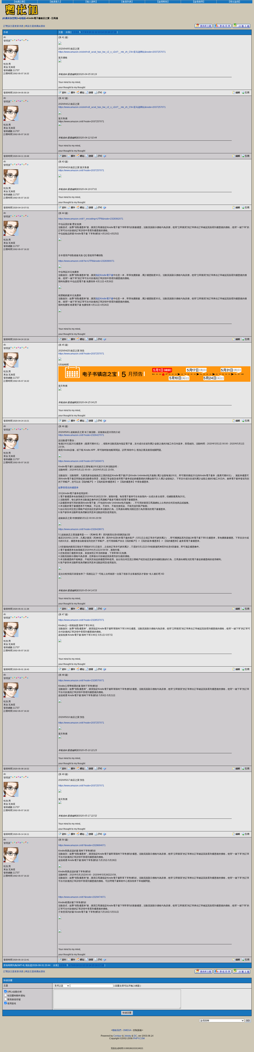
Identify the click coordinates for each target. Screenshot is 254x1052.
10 (90, 32)
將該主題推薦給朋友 (35, 26)
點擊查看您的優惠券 (68, 487)
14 (102, 32)
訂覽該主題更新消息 (13, 26)
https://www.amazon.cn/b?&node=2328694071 (82, 845)
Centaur (117, 1036)
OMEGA (127, 1030)
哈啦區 (22, 18)
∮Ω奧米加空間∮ (10, 18)
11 (93, 32)
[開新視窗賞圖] (59, 44)
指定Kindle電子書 (104, 275)
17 (112, 32)
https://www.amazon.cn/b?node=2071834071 (81, 461)
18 (115, 32)
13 (99, 32)
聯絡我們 (116, 1030)
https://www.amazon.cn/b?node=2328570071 (81, 680)
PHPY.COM (139, 1038)
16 (108, 32)
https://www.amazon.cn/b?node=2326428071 (81, 529)
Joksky (127, 1036)
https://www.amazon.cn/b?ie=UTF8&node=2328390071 (86, 261)
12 (96, 32)
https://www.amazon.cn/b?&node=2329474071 (82, 897)
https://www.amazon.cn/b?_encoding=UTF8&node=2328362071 (90, 218)
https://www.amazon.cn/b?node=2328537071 (81, 620)
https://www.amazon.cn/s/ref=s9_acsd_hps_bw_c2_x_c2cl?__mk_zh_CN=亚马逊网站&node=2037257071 (112, 52)
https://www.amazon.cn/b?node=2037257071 (81, 170)
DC (135, 1036)
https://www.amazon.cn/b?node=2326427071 (81, 435)
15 (105, 32)
